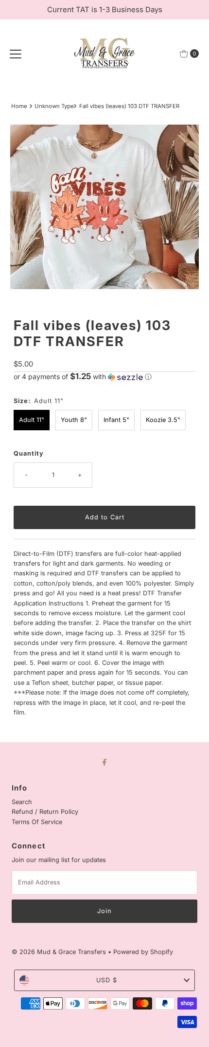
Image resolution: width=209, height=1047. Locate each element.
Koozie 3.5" (163, 419)
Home (19, 106)
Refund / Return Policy (45, 811)
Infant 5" (116, 419)
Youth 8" (74, 419)
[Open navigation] (15, 53)
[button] (104, 377)
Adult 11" (31, 419)
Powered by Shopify (143, 951)
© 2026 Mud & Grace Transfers (60, 951)
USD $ (106, 980)
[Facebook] (104, 762)
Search (22, 802)
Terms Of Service (37, 822)
